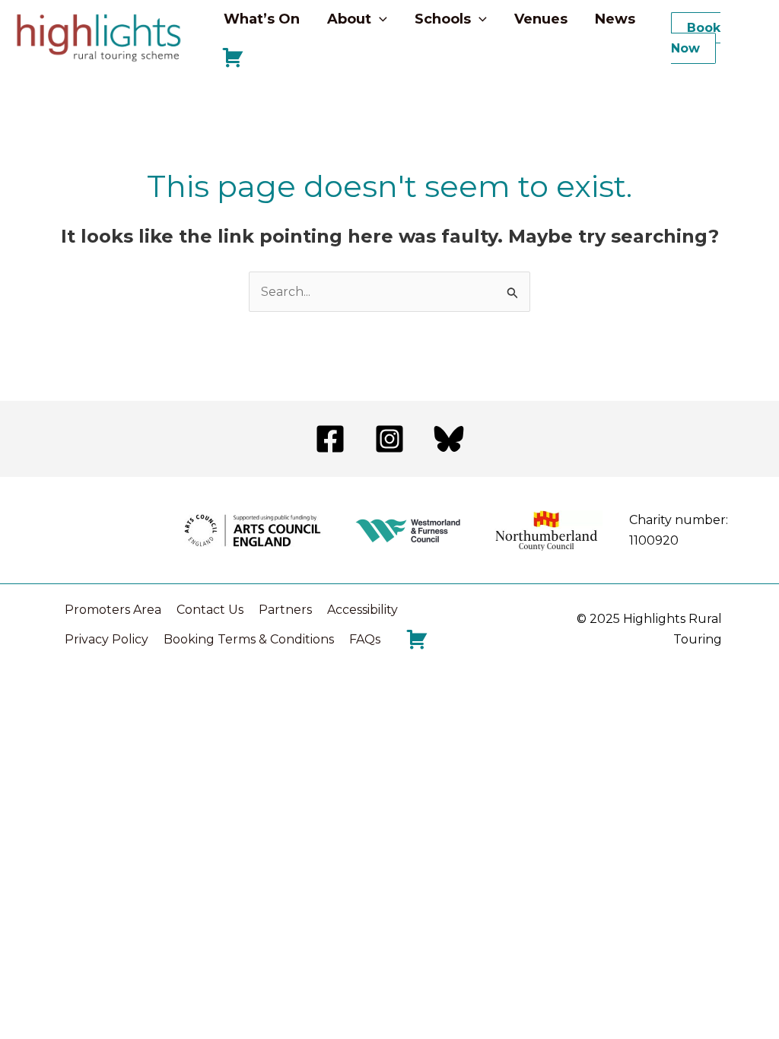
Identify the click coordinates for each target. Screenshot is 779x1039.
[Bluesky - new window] (449, 439)
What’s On (262, 19)
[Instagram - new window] (389, 439)
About (349, 19)
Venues (541, 19)
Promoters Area (113, 609)
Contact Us (209, 609)
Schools (443, 19)
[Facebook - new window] (330, 439)
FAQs (364, 639)
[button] (379, 19)
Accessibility (362, 609)
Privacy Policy (106, 639)
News (615, 19)
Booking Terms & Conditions (249, 639)
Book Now (695, 38)
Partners (285, 609)
